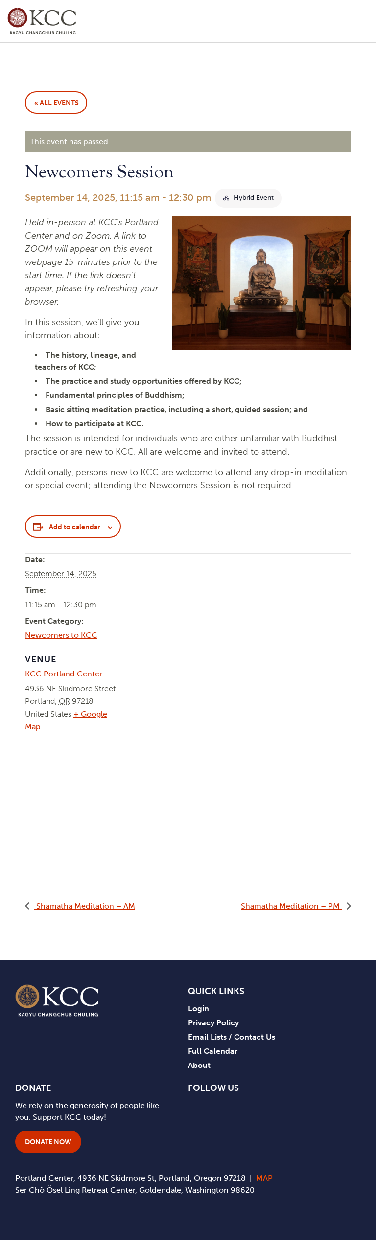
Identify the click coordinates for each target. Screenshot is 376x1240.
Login (198, 1008)
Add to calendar (74, 527)
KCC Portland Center (63, 673)
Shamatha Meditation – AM (84, 906)
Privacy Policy (213, 1022)
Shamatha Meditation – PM (291, 906)
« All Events (56, 103)
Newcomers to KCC (61, 635)
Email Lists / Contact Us (231, 1037)
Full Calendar (212, 1051)
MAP (264, 1178)
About (199, 1065)
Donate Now (48, 1142)
